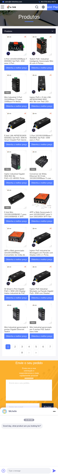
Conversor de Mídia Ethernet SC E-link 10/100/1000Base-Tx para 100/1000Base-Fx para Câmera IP (41, 178)
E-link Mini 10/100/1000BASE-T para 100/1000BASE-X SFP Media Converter (15, 215)
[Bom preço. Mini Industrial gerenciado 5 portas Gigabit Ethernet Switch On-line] (16, 314)
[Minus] (54, 411)
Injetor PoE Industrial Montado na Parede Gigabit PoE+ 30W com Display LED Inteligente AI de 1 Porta (41, 293)
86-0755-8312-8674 (48, 2)
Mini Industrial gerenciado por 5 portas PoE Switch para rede (41, 329)
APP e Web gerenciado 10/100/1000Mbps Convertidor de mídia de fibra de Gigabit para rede (15, 253)
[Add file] (3, 471)
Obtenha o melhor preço (16, 68)
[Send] (54, 471)
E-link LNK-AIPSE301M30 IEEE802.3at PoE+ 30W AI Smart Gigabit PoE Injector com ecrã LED (15, 138)
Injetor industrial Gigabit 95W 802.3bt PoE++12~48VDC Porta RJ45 (14, 177)
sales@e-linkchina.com (13, 2)
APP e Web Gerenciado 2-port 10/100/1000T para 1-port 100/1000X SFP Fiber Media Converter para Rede (42, 215)
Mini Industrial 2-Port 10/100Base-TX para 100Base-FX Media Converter (13, 100)
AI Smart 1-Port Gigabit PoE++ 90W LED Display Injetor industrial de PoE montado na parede (14, 292)
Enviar (47, 406)
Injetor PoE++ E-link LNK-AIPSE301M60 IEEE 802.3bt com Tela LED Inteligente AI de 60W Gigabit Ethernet (40, 101)
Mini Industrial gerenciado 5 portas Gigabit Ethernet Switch (16, 329)
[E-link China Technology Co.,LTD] (11, 7)
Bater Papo (52, 7)
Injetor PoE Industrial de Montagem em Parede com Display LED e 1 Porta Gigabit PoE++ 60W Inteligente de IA (41, 254)
